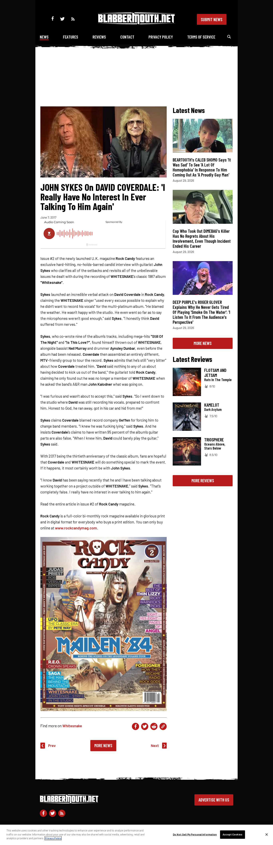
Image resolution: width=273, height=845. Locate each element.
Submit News (211, 19)
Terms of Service (201, 36)
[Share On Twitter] (144, 726)
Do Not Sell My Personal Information (195, 834)
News (44, 36)
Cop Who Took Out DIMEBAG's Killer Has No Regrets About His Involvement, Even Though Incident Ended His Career (202, 238)
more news (203, 343)
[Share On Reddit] (153, 726)
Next (155, 745)
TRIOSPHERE (214, 439)
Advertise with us (213, 799)
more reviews (202, 480)
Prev (52, 745)
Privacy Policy (160, 36)
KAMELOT (211, 405)
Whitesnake (72, 725)
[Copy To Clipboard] (163, 726)
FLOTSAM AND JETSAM (215, 372)
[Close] (266, 834)
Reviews (99, 36)
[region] (136, 835)
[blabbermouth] (136, 23)
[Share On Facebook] (135, 726)
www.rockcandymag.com (76, 528)
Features (70, 36)
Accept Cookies (232, 834)
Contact (127, 36)
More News (103, 745)
